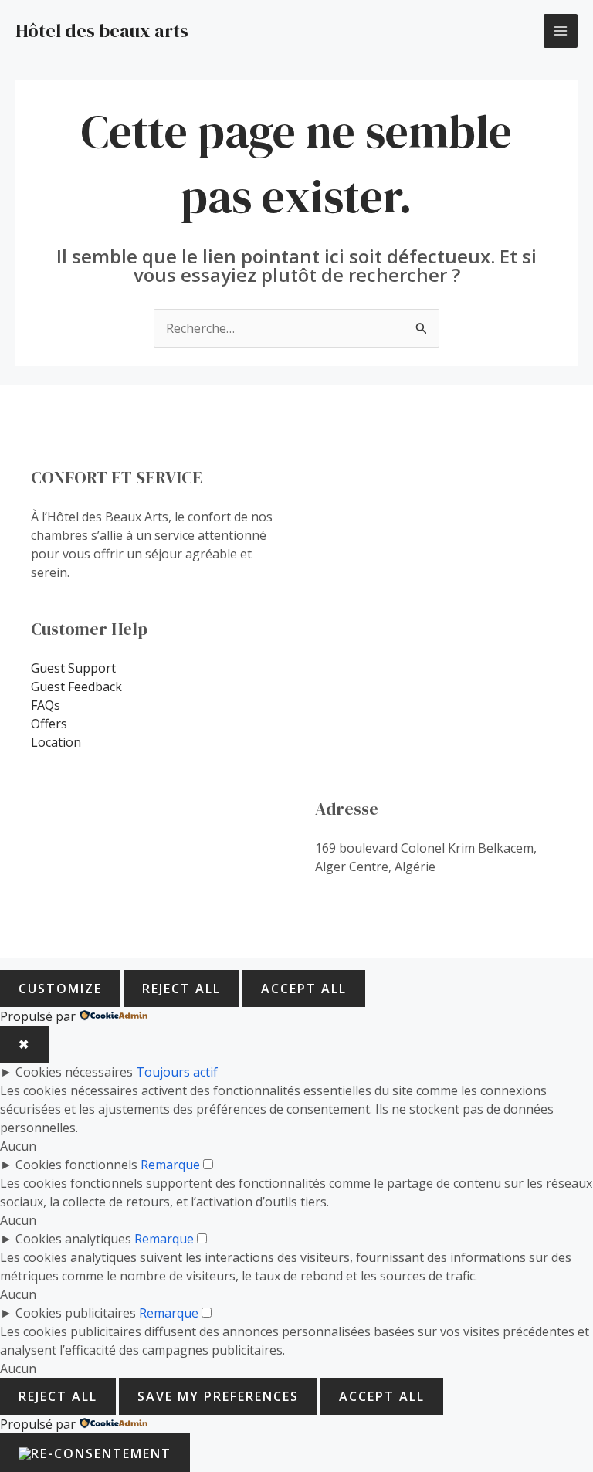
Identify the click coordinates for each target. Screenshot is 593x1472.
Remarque (170, 1164)
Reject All (181, 988)
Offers (49, 723)
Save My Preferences (218, 1396)
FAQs (45, 705)
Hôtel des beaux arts (101, 30)
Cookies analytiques (73, 1238)
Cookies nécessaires (74, 1071)
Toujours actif (177, 1071)
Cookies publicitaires (75, 1312)
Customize (60, 988)
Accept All (304, 988)
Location (56, 742)
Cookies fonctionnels (76, 1164)
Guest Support (73, 668)
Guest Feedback (76, 686)
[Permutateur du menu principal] (561, 31)
